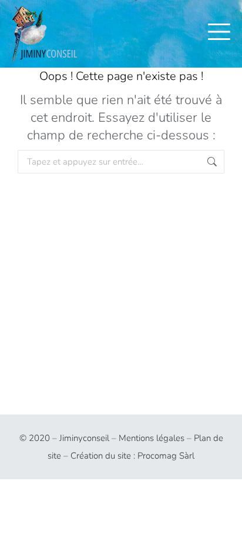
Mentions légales (151, 438)
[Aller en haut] (224, 520)
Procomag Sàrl (165, 456)
